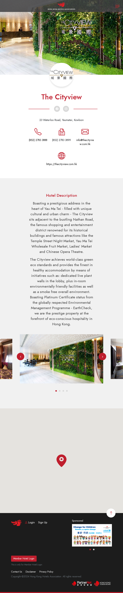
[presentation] (20, 356)
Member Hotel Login (23, 558)
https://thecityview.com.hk (61, 164)
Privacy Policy (46, 571)
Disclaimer (31, 571)
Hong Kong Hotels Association (61, 9)
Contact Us (16, 571)
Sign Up (42, 522)
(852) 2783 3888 (38, 140)
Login (31, 522)
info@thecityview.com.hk (85, 142)
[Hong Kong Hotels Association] (61, 5)
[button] (56, 390)
